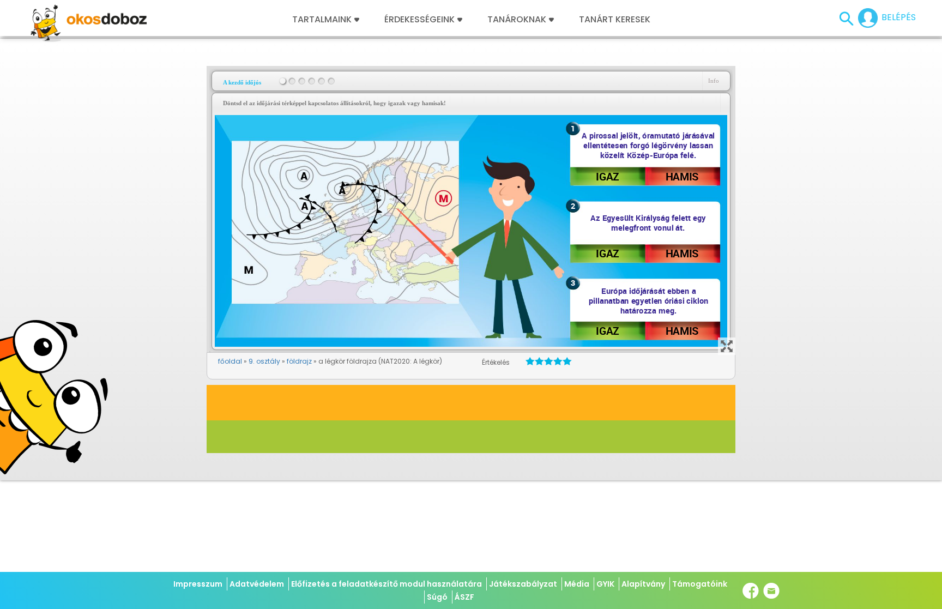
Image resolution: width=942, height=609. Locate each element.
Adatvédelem (257, 583)
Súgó (437, 597)
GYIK (605, 583)
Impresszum (197, 583)
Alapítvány (643, 583)
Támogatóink (699, 583)
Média (576, 583)
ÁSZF (464, 597)
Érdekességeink (420, 19)
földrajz (299, 361)
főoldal (230, 361)
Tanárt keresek (614, 19)
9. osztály (264, 361)
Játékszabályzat (523, 583)
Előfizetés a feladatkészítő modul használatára (386, 583)
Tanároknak (516, 19)
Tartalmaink (322, 19)
